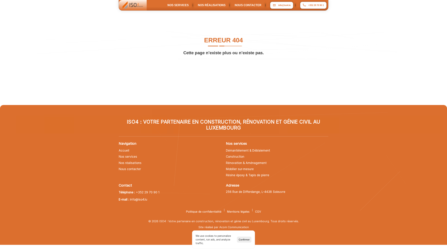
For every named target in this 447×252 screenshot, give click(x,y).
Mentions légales (238, 211)
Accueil (124, 150)
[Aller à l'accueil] (132, 5)
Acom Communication (234, 227)
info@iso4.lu (138, 199)
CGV (258, 211)
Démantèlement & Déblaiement (248, 150)
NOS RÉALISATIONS (212, 5)
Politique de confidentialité (203, 211)
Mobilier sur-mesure (240, 169)
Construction (235, 156)
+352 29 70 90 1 (147, 192)
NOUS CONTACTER (248, 5)
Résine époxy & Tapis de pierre (247, 175)
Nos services (128, 156)
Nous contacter (130, 169)
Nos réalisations (130, 163)
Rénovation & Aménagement (246, 163)
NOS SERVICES (178, 5)
